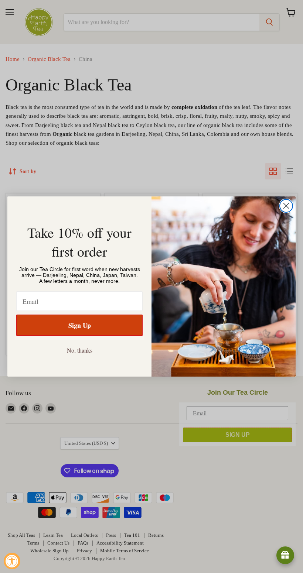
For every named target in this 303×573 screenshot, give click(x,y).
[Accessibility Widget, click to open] (12, 561)
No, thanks (79, 350)
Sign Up (79, 325)
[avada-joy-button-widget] (285, 555)
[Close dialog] (286, 205)
